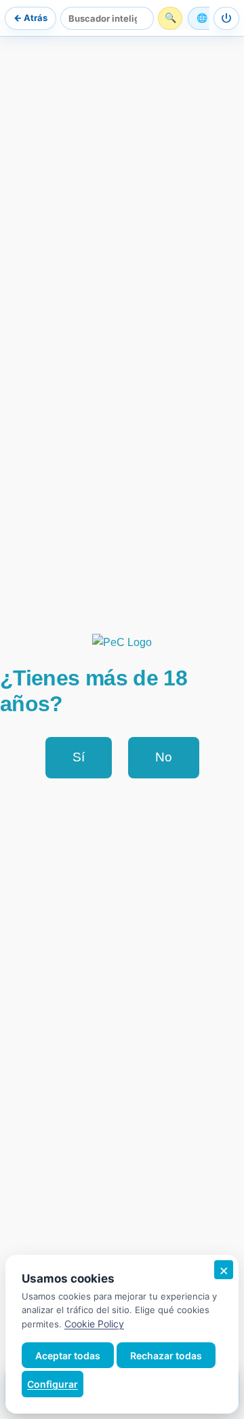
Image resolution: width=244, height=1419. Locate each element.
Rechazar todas (166, 1355)
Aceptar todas (67, 1355)
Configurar (52, 1384)
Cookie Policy (94, 1323)
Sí (79, 757)
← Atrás (30, 17)
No (163, 757)
